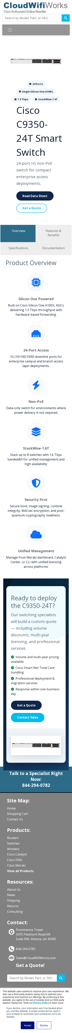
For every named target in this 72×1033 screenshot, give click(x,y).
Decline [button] (44, 1025)
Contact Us (15, 819)
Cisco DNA (14, 860)
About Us (14, 889)
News (11, 895)
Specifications (18, 248)
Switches (13, 843)
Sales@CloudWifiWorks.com (36, 958)
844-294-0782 (26, 949)
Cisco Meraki (16, 865)
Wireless (13, 849)
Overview (18, 231)
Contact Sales (27, 717)
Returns (13, 906)
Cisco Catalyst (17, 854)
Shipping (13, 900)
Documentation (53, 248)
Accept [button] (27, 1025)
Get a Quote (31, 208)
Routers (13, 838)
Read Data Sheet (34, 196)
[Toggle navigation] (10, 30)
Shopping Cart (17, 814)
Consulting (15, 911)
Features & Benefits (53, 233)
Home (11, 808)
